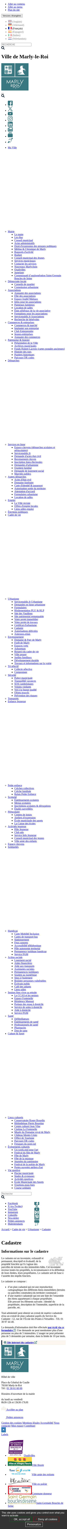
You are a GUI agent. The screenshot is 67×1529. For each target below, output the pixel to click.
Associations (14, 290)
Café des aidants (22, 986)
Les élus (18, 237)
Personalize (34, 1524)
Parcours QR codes (24, 357)
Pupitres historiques (24, 354)
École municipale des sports (28, 820)
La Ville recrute (22, 503)
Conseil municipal (23, 240)
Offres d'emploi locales (26, 506)
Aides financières (23, 963)
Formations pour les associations (30, 313)
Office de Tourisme (24, 1138)
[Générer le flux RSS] (52, 1233)
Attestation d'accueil (24, 491)
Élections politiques (18, 512)
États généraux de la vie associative (32, 310)
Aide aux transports (24, 966)
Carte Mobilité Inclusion (26, 933)
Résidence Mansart (24, 1001)
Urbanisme (13, 598)
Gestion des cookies (11, 1422)
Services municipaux (25, 260)
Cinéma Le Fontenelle (25, 1129)
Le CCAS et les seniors (26, 995)
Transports (13, 698)
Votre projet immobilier (26, 619)
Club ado (19, 832)
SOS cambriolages (23, 683)
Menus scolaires (22, 803)
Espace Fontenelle (23, 998)
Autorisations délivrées (26, 631)
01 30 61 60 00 (14, 1388)
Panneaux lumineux (24, 304)
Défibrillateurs (21, 1018)
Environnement (16, 637)
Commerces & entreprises (21, 322)
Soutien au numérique (25, 974)
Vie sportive (14, 1170)
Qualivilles (19, 269)
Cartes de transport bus (26, 936)
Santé (10, 1016)
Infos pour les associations (27, 301)
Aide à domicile (22, 1010)
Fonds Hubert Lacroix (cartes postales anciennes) (39, 348)
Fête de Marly (21, 1155)
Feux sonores (21, 942)
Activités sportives (23, 1179)
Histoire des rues (22, 351)
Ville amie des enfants (25, 841)
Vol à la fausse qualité (25, 689)
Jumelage (19, 272)
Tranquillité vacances (25, 681)
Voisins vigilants (22, 686)
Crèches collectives (24, 788)
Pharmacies (20, 1027)
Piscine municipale (24, 1173)
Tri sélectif (13, 666)
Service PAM (21, 954)
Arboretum (20, 648)
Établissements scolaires (26, 800)
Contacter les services (25, 263)
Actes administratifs (24, 243)
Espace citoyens (16, 844)
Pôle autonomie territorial (27, 948)
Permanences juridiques (26, 972)
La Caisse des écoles (24, 823)
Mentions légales (31, 1422)
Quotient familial (23, 468)
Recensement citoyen (25, 459)
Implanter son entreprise (26, 328)
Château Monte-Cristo (25, 1135)
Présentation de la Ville (26, 343)
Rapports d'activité (23, 252)
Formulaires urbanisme (26, 494)
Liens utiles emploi (24, 509)
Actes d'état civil (22, 479)
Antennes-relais (22, 634)
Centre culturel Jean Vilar (27, 1126)
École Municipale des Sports (29, 1182)
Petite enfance (15, 785)
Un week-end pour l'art (26, 1149)
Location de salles (23, 307)
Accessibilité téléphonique (27, 945)
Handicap (13, 930)
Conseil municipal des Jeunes (29, 257)
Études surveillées (23, 808)
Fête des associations (25, 296)
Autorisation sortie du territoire (30, 488)
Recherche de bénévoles (26, 319)
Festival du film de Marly (27, 1152)
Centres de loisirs (23, 814)
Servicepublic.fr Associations (29, 316)
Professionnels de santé (26, 1024)
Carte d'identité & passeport (28, 485)
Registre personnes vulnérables (30, 980)
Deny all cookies (47, 1519)
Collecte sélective (23, 669)
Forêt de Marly (22, 642)
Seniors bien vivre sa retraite (22, 992)
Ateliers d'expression (25, 817)
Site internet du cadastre (20, 1342)
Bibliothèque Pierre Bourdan (29, 1123)
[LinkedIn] (10, 125)
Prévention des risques (25, 695)
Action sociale (15, 957)
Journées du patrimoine (26, 1161)
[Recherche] (3, 96)
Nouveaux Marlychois (25, 266)
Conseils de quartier (24, 284)
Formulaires (20, 607)
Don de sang (20, 1030)
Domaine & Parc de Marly (27, 639)
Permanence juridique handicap (30, 951)
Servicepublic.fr (22, 453)
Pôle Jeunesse (21, 829)
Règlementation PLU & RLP (29, 610)
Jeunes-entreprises (23, 334)
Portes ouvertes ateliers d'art (28, 1167)
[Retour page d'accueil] (15, 89)
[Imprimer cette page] (45, 1234)
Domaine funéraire (24, 482)
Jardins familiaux (23, 657)
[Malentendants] (10, 142)
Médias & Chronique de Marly (30, 249)
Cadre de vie (18, 1229)
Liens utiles (20, 989)
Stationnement (21, 939)
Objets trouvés (21, 692)
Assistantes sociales (24, 969)
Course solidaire (22, 1187)
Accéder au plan (14, 1409)
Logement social (22, 960)
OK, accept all (21, 1519)
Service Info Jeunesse (25, 835)
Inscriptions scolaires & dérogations (32, 806)
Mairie (11, 231)
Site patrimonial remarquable (29, 616)
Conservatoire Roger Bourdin (29, 1120)
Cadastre (18, 628)
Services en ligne (16, 444)
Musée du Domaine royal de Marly (32, 1132)
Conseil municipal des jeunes (29, 838)
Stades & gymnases (24, 1176)
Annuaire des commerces (27, 337)
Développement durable (26, 660)
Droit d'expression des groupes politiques (35, 246)
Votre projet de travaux (26, 622)
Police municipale (23, 678)
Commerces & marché (25, 325)
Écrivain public (22, 983)
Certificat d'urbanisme (25, 625)
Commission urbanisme (26, 287)
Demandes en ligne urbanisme (29, 604)
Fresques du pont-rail (25, 1143)
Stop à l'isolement (23, 977)
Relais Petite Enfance (25, 794)
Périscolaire (14, 811)
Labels (4, 1434)
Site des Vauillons (23, 613)
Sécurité (12, 675)
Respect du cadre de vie (26, 651)
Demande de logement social (29, 470)
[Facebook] (10, 104)
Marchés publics (22, 473)
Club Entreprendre (23, 331)
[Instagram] (10, 120)
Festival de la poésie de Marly (29, 1164)
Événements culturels (19, 1146)
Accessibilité (46, 1422)
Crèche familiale (22, 791)
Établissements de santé (26, 1021)
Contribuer (29, 1425)
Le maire (18, 234)
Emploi (11, 500)
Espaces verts (21, 645)
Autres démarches (17, 476)
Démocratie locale (17, 281)
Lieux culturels (15, 1117)
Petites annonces (14, 1417)
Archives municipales (25, 345)
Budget (18, 255)
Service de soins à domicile (28, 1007)
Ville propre (20, 654)
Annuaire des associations (27, 293)
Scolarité (12, 797)
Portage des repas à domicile (28, 1004)
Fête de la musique (24, 1158)
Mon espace (17, 1425)
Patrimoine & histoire (19, 340)
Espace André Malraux (26, 299)
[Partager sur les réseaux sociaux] (64, 1234)
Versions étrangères (12, 16)
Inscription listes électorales (28, 462)
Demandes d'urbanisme (26, 465)
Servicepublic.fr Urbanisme (28, 601)
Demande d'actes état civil (27, 456)
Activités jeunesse (17, 826)
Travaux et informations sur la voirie (32, 663)
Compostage (20, 672)
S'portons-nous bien (24, 1185)
